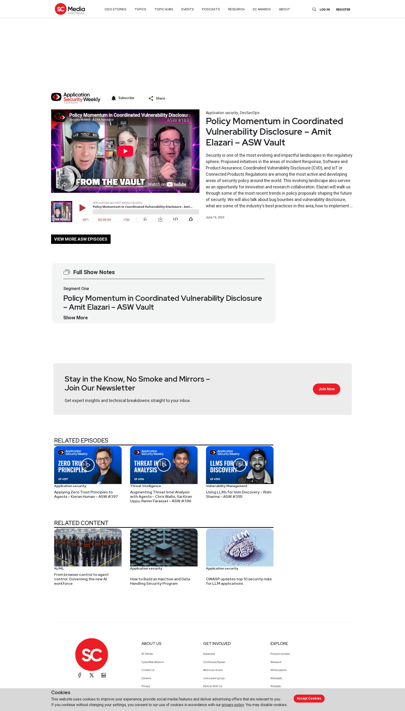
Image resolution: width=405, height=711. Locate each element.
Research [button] (236, 9)
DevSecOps (249, 113)
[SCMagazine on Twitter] (91, 675)
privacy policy (233, 705)
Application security (222, 113)
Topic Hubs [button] (163, 9)
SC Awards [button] (262, 9)
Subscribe (209, 653)
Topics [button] (140, 9)
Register (343, 9)
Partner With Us (212, 686)
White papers (278, 670)
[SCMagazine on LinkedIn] (103, 675)
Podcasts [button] (211, 9)
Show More (75, 317)
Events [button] (187, 9)
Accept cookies (309, 698)
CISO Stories (115, 9)
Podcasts (275, 686)
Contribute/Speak (214, 662)
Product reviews (280, 653)
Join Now (327, 389)
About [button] (284, 9)
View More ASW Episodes (80, 239)
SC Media (147, 653)
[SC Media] (70, 9)
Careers (146, 678)
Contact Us (148, 670)
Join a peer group (214, 678)
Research (276, 662)
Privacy (146, 686)
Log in (325, 9)
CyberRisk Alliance (153, 662)
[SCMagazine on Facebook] (79, 675)
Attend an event (213, 670)
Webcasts (276, 678)
